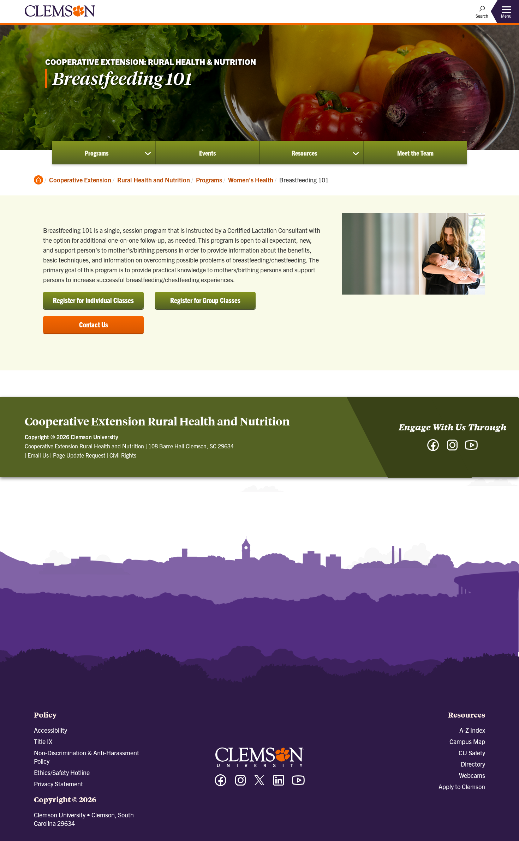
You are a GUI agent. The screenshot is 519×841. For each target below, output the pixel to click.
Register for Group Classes (205, 300)
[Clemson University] (60, 17)
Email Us (38, 455)
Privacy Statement (58, 784)
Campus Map (467, 741)
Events (207, 153)
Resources (304, 153)
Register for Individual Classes (93, 300)
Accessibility (50, 730)
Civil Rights (122, 455)
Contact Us (93, 324)
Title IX (43, 741)
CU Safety (472, 753)
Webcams (472, 775)
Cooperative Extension (80, 180)
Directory (473, 764)
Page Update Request (79, 455)
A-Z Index (472, 730)
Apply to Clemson (462, 786)
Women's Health (250, 180)
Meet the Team (415, 153)
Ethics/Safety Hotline (62, 772)
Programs (96, 153)
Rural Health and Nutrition (153, 180)
